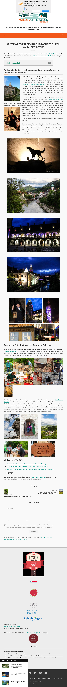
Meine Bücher (58, 678)
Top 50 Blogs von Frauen (12, 626)
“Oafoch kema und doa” (11, 351)
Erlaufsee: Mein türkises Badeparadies (18, 682)
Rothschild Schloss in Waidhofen (33, 84)
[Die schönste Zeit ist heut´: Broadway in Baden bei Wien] (5, 674)
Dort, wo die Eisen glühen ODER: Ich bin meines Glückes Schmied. (27, 466)
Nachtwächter (50, 54)
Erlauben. (45, 11)
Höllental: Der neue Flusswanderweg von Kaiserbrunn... (17, 666)
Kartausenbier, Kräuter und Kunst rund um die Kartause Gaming (26, 464)
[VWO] (24, 11)
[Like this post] (31, 486)
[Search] (62, 35)
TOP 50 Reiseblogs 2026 (34, 633)
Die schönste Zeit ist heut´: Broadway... (18, 673)
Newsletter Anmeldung (44, 678)
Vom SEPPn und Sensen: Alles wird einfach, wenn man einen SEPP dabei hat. (30, 469)
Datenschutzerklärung (28, 678)
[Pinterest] (30, 672)
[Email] (46, 672)
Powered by (20, 11)
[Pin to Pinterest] (34, 486)
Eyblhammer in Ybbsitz (55, 100)
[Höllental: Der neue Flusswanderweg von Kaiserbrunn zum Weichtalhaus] (5, 666)
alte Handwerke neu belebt (42, 56)
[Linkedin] (35, 672)
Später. (36, 11)
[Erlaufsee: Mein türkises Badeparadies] (5, 682)
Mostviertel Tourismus (39, 477)
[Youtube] (40, 672)
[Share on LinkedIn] (36, 486)
